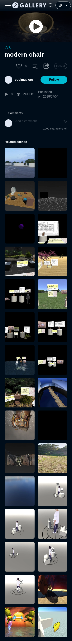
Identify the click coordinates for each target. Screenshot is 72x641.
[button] (51, 5)
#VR (8, 47)
